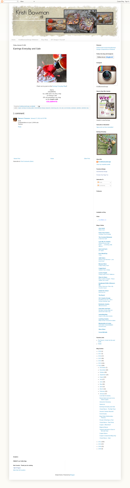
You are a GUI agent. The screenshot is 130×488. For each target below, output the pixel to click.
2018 (99, 351)
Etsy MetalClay (103, 253)
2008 (99, 449)
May (101, 384)
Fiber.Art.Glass (103, 277)
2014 (99, 360)
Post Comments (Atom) (27, 161)
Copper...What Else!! (105, 425)
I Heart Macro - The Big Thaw (108, 409)
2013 (99, 363)
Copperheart (102, 268)
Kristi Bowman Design (101, 171)
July (101, 379)
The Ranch (102, 295)
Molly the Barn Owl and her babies (107, 320)
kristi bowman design (40, 108)
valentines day (85, 108)
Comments (102, 185)
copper (19, 108)
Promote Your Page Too (102, 175)
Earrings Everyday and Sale (107, 406)
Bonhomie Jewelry (104, 304)
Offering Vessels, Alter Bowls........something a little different (105, 245)
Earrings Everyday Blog (59, 86)
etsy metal (102, 228)
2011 (99, 441)
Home (13, 39)
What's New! (102, 230)
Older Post (87, 158)
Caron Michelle (103, 332)
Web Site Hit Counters (19, 470)
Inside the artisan (104, 290)
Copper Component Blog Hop (108, 435)
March (101, 389)
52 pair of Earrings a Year (107, 420)
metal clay (53, 108)
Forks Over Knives (104, 232)
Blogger (72, 475)
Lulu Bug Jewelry (104, 319)
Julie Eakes (102, 258)
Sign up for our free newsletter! (104, 127)
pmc (57, 108)
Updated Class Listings (104, 269)
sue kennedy (67, 108)
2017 (99, 353)
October (102, 372)
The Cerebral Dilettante (105, 237)
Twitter (100, 344)
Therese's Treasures (24, 118)
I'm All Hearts (103, 414)
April (101, 386)
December (103, 367)
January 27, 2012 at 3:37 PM (38, 118)
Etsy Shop (44, 39)
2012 (99, 365)
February (102, 391)
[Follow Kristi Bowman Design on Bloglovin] (105, 58)
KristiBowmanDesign (105, 162)
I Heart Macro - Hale (105, 438)
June (101, 382)
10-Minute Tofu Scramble (105, 234)
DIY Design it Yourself (58, 39)
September (103, 374)
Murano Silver (103, 264)
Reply (19, 127)
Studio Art (102, 404)
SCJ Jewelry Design (104, 298)
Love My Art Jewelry (104, 241)
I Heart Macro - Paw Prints (107, 422)
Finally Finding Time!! (104, 265)
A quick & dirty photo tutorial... (106, 316)
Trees (100, 255)
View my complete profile (103, 164)
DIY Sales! (101, 250)
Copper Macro (103, 433)
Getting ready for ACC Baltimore (106, 274)
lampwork (48, 108)
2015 (99, 358)
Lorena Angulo (103, 273)
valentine (78, 108)
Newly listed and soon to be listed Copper (107, 398)
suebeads (73, 108)
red (60, 108)
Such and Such (103, 249)
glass (32, 108)
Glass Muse (102, 329)
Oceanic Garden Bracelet (106, 411)
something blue (103, 314)
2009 (99, 446)
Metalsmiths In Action (105, 323)
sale (62, 108)
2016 (99, 356)
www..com (102, 219)
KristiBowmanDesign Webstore (28, 39)
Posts (100, 182)
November (103, 370)
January (102, 393)
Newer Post (17, 158)
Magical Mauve (104, 427)
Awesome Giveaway (105, 402)
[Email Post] (38, 106)
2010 (99, 444)
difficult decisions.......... (104, 305)
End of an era (102, 292)
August (102, 377)
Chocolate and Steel (104, 308)
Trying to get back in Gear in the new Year (107, 430)
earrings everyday (26, 108)
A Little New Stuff (103, 238)
